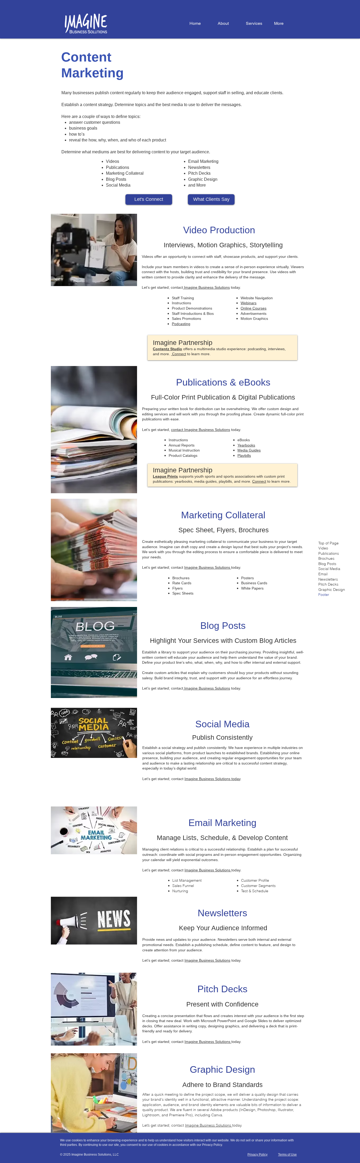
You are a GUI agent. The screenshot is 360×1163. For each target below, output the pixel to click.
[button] (256, 23)
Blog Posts (116, 179)
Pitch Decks (199, 173)
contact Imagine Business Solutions (200, 430)
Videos (112, 161)
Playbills (244, 455)
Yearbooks (246, 445)
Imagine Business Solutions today (212, 779)
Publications (117, 167)
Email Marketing (203, 161)
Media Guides (249, 450)
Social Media (118, 185)
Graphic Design (202, 179)
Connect (178, 354)
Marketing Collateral (125, 173)
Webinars (248, 303)
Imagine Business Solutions (206, 287)
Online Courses (253, 308)
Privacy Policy (212, 1145)
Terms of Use (287, 1154)
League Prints (165, 476)
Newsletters (199, 167)
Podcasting (181, 324)
